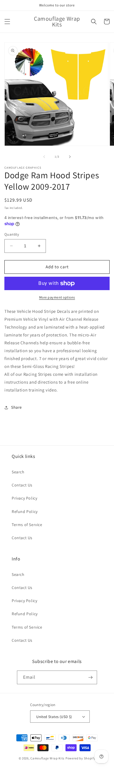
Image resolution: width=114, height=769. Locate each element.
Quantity (11, 234)
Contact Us (22, 485)
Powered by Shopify (80, 758)
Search (18, 472)
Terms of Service (27, 524)
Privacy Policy (24, 498)
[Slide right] (69, 156)
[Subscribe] (90, 677)
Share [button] (16, 407)
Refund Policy (25, 511)
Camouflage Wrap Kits (47, 758)
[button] (7, 21)
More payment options (57, 297)
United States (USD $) (54, 716)
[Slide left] (44, 156)
